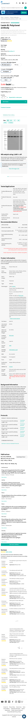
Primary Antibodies (14, 17)
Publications (5, 39)
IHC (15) (8, 458)
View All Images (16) (14, 168)
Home (2, 17)
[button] (24, 716)
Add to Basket (5, 101)
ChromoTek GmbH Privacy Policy (14, 711)
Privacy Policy (12, 707)
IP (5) (2, 460)
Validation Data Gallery (8, 115)
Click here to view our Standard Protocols (10, 443)
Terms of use (18, 707)
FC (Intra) (11, 122)
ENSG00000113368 (13, 349)
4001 (10, 345)
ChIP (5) (10, 460)
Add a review (9, 552)
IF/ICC (5, 122)
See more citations (14, 544)
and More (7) (12, 51)
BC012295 (21, 295)
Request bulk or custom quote (15, 97)
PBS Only (16, 64)
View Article (4, 477)
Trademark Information (15, 708)
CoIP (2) (6, 460)
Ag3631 (13, 286)
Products (7, 17)
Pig (16, 463)
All (7, 120)
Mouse (6, 463)
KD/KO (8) (8, 456)
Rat (9, 463)
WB (11, 120)
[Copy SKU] (13, 77)
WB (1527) (3, 458)
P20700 (11, 366)
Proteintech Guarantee (5, 107)
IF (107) (12, 458)
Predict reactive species (15, 318)
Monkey (12, 463)
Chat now (24, 12)
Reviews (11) (4, 41)
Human (2, 463)
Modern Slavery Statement (17, 710)
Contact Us (5, 707)
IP (14, 120)
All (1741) (3, 456)
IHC (18, 120)
